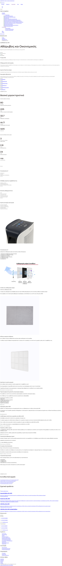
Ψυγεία (3, 535)
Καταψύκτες (11, 24)
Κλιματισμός (4, 533)
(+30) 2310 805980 (4, 518)
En (2, 6)
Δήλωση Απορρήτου (5, 555)
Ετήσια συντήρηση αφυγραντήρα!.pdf (6, 482)
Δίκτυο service (7, 28)
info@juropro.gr (5, 522)
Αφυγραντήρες (4, 39)
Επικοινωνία (4, 554)
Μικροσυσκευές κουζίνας (6, 538)
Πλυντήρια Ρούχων (5, 536)
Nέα (18, 4)
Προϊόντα (7, 4)
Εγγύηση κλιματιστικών (9, 30)
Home (3, 37)
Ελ (2, 7)
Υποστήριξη (13, 4)
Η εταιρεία (3, 553)
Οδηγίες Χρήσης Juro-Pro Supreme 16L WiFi (7, 481)
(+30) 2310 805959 (4, 520)
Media (22, 4)
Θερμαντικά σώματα (14, 25)
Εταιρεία (2, 4)
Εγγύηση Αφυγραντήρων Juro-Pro (6, 483)
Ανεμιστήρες (11, 26)
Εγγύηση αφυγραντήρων (9, 29)
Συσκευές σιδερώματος (6, 537)
